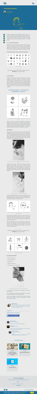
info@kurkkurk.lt (31, 389)
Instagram (14, 71)
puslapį (24, 297)
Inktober (8, 35)
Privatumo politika (21, 393)
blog (10, 297)
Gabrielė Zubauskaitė (18, 34)
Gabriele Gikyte (12, 325)
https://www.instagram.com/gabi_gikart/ (19, 334)
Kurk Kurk (18, 296)
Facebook (10, 298)
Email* (18, 381)
